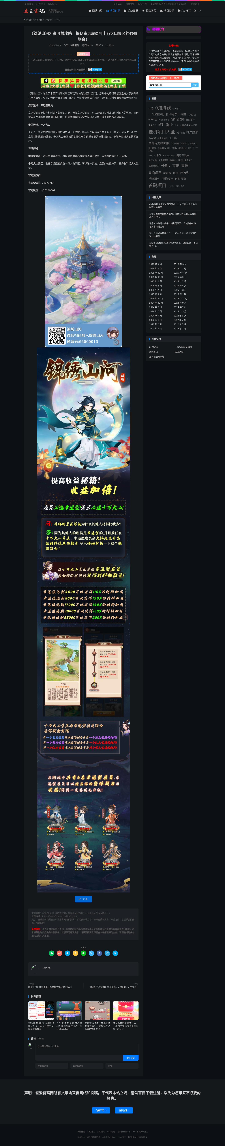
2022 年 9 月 (180, 315)
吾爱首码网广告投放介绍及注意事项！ (169, 4)
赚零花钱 (188, 160)
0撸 (151, 108)
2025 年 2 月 (155, 294)
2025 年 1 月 (180, 294)
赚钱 (180, 160)
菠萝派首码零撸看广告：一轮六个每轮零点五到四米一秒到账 (125, 1025)
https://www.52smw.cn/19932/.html (60, 916)
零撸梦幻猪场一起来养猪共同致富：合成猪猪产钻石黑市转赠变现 (97, 1025)
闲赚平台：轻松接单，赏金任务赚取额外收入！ (50, 986)
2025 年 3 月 (180, 290)
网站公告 (142, 4)
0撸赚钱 (163, 107)
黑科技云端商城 (156, 356)
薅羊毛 (173, 160)
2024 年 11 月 (180, 298)
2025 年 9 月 (180, 277)
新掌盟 (152, 138)
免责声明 (117, 4)
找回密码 (52, 4)
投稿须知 (130, 4)
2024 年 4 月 (155, 315)
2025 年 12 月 (156, 272)
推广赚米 (192, 132)
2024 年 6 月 (155, 311)
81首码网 (153, 347)
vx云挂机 (176, 108)
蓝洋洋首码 (163, 160)
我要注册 (40, 4)
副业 (169, 125)
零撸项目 (154, 173)
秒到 (159, 155)
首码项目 (49, 20)
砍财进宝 (151, 156)
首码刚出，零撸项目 (160, 178)
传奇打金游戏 (164, 120)
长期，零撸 (170, 165)
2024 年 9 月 (180, 302)
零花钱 (167, 173)
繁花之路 (166, 156)
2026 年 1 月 (180, 268)
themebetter (117, 1137)
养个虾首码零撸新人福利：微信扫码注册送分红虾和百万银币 (69, 1025)
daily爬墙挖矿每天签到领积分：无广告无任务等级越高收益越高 (41, 1025)
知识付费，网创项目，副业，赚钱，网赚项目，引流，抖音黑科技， (173, 149)
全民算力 (152, 125)
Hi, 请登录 (28, 4)
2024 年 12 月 (156, 298)
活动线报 (132, 10)
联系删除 (124, 1110)
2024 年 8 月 (155, 307)
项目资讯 (168, 10)
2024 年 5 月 (180, 311)
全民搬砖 (190, 119)
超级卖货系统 (153, 166)
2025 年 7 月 (180, 281)
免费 (173, 119)
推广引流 (181, 133)
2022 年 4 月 (155, 328)
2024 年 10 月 (156, 302)
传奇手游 (192, 114)
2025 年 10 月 (156, 277)
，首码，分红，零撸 (176, 186)
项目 (175, 173)
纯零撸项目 (182, 155)
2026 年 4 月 (155, 264)
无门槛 (173, 138)
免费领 (180, 119)
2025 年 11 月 (180, 272)
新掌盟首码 (162, 138)
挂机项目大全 (161, 131)
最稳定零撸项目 (159, 143)
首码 (184, 172)
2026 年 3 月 (180, 264)
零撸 (184, 166)
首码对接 (179, 352)
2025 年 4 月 (155, 290)
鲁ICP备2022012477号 (137, 1137)
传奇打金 (152, 119)
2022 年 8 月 (155, 320)
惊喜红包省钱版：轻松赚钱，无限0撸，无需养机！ (114, 986)
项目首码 (114, 10)
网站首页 (97, 10)
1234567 (46, 967)
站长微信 (195, 4)
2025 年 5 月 (180, 285)
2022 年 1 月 (180, 328)
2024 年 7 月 (180, 307)
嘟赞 (176, 125)
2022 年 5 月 (180, 324)
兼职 (161, 125)
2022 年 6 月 (155, 324)
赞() (110, 45)
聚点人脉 (152, 160)
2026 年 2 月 (155, 268)
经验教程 (150, 10)
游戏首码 (153, 352)
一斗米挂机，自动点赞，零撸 (167, 114)
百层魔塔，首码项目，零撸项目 (184, 143)
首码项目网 (34, 10)
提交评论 (131, 1058)
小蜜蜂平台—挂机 (188, 125)
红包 (173, 156)
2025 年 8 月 (155, 281)
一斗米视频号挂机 (183, 347)
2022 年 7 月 (180, 320)
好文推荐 (185, 10)
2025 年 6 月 (155, 285)
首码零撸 (180, 178)
